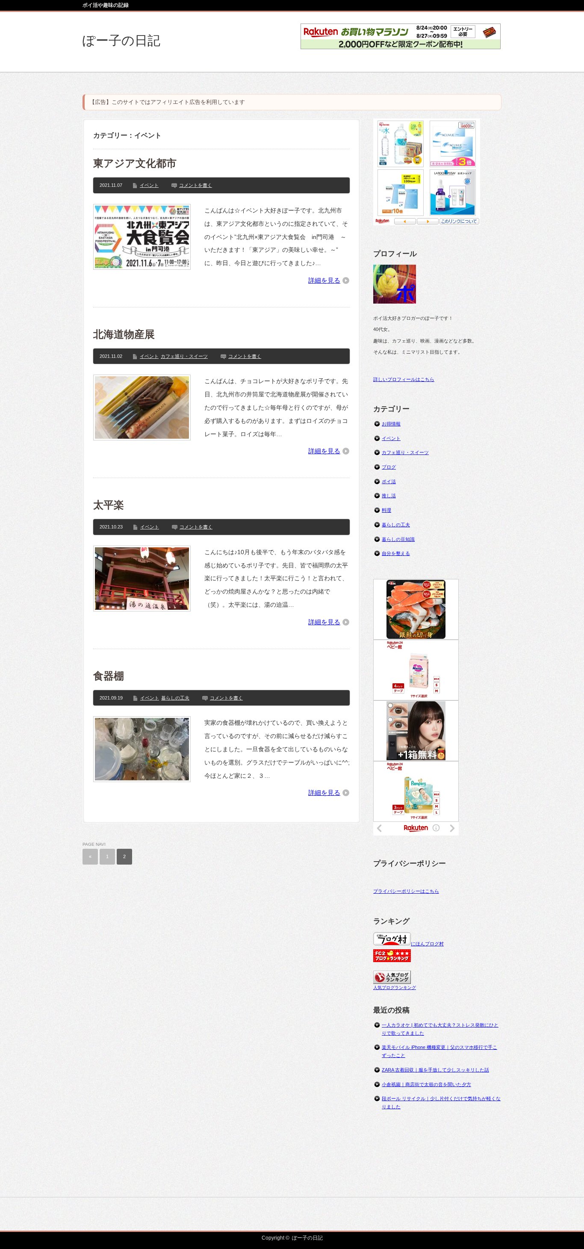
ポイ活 (389, 481)
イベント (149, 185)
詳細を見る (324, 280)
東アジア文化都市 (135, 163)
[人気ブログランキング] (392, 982)
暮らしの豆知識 (398, 539)
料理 (386, 510)
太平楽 (108, 505)
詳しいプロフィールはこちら (403, 379)
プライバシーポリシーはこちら (406, 891)
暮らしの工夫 (175, 697)
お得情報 (391, 423)
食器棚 (108, 676)
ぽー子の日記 (121, 40)
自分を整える (396, 553)
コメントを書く (195, 185)
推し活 (389, 495)
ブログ (389, 466)
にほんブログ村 (427, 943)
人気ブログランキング (394, 987)
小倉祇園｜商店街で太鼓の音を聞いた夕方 (426, 1084)
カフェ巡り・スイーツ (184, 356)
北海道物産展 (124, 334)
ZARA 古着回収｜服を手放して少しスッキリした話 (435, 1069)
